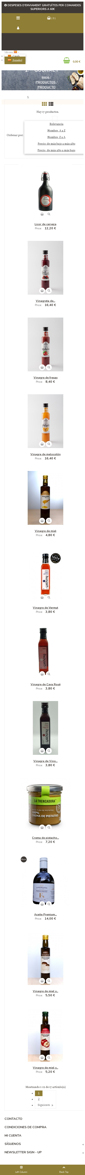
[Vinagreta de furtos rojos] (45, 268)
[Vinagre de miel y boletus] (45, 958)
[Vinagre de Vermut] (45, 575)
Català (16, 56)
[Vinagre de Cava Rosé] (45, 651)
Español (17, 60)
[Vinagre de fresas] (45, 345)
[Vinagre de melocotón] (45, 421)
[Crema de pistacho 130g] (45, 805)
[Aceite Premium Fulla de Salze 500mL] (45, 881)
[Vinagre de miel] (45, 498)
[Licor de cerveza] (45, 191)
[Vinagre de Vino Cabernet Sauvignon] (45, 728)
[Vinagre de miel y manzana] (45, 1035)
